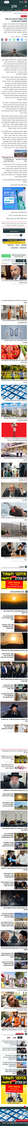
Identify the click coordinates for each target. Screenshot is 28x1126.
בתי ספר (17, 245)
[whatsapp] (14, 40)
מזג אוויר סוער (23, 248)
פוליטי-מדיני (9, 10)
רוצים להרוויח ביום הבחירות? (22, 1120)
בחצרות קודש (18, 10)
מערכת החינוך (10, 245)
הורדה (6, 2)
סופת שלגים (23, 245)
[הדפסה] (10, 40)
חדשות (25, 10)
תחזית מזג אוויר (14, 248)
